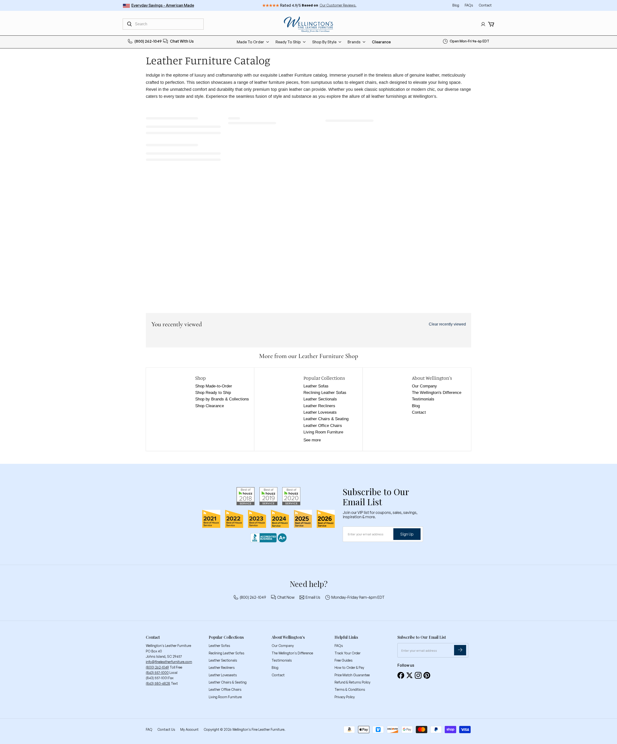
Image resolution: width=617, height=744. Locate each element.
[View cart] (491, 24)
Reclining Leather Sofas (324, 392)
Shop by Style (324, 42)
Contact (485, 5)
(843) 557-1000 (157, 673)
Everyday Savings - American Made (162, 5)
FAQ (149, 729)
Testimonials (423, 399)
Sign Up (407, 534)
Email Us (313, 597)
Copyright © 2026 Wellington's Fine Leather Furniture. (244, 729)
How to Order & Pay (349, 667)
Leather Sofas (316, 386)
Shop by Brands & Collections (222, 399)
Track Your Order (348, 653)
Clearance (381, 42)
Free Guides (344, 660)
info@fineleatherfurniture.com (169, 662)
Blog (456, 5)
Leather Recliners (319, 406)
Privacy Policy (345, 697)
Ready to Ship (288, 42)
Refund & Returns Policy (352, 682)
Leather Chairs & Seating (326, 419)
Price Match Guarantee (352, 675)
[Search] (129, 24)
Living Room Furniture (323, 432)
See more (312, 440)
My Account (189, 729)
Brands (354, 42)
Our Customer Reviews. (338, 5)
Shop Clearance (209, 406)
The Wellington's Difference (436, 392)
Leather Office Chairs (322, 425)
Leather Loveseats (320, 412)
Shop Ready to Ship (213, 392)
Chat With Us (182, 41)
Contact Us (166, 729)
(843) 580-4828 (158, 683)
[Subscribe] (460, 650)
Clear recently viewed (447, 324)
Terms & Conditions (350, 689)
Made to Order (250, 42)
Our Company (424, 386)
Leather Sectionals (320, 399)
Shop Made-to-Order (213, 386)
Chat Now (286, 597)
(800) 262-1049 (148, 41)
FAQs (469, 5)
